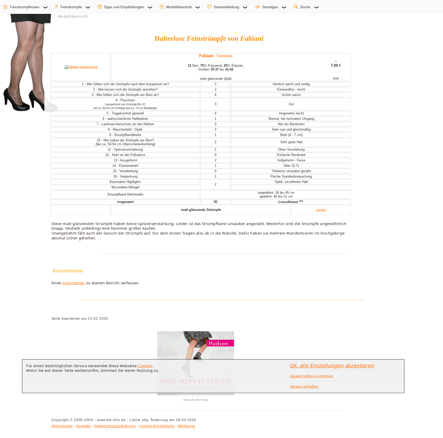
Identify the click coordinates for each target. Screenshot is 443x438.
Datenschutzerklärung (115, 425)
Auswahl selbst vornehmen (312, 376)
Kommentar (74, 282)
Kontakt (83, 425)
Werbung (186, 425)
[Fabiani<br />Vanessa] (81, 67)
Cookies (145, 365)
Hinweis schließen (304, 386)
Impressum (62, 425)
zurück (321, 210)
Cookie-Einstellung (156, 425)
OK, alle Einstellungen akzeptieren (332, 365)
